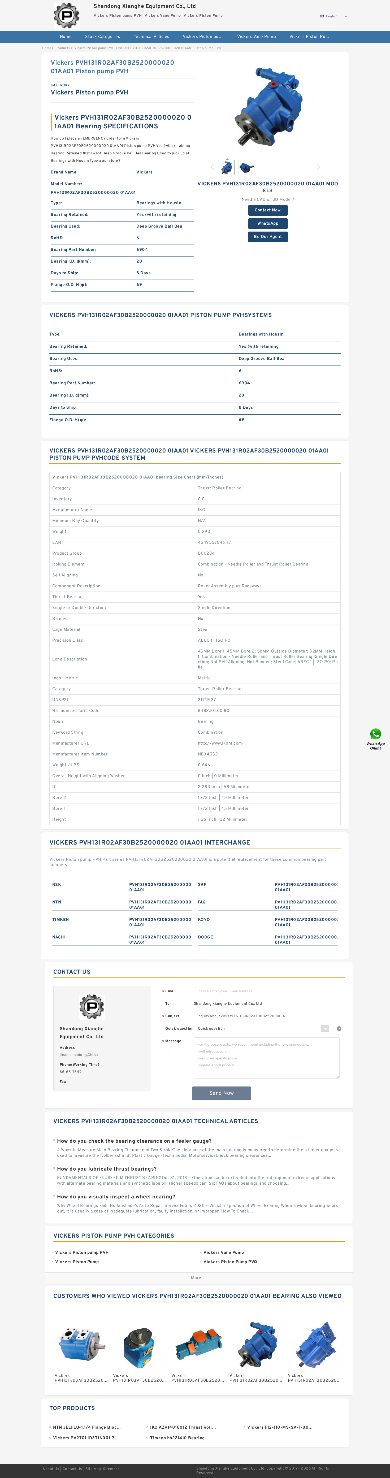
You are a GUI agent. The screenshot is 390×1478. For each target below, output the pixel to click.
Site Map (93, 1469)
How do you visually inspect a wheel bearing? (116, 1197)
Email (169, 991)
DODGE (205, 937)
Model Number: (66, 184)
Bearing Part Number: (73, 250)
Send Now (221, 1093)
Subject (171, 1016)
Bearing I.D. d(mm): (71, 261)
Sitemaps (111, 1469)
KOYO (204, 920)
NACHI (59, 937)
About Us (50, 1469)
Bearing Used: (65, 226)
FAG (202, 902)
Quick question (179, 1029)
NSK (56, 885)
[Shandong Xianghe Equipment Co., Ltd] (66, 14)
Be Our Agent (268, 237)
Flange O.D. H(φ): (69, 285)
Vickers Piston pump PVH (206, 37)
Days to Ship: (64, 273)
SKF (202, 885)
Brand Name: (64, 172)
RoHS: (57, 238)
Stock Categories (102, 37)
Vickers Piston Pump (310, 37)
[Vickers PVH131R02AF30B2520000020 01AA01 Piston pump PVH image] (268, 106)
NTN (56, 902)
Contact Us (72, 1469)
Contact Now (268, 210)
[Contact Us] (376, 739)
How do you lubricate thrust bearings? (107, 1169)
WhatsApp (267, 223)
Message (171, 1041)
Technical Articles (152, 37)
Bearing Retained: (70, 215)
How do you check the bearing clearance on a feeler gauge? (134, 1141)
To (167, 1004)
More (196, 1278)
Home (66, 37)
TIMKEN (60, 920)
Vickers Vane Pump (256, 37)
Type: (56, 203)
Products (62, 48)
